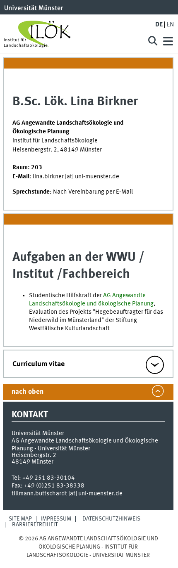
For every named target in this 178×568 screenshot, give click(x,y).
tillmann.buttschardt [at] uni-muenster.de (67, 493)
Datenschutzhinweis (111, 519)
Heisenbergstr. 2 (34, 455)
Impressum (56, 519)
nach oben (27, 391)
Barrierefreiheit (35, 525)
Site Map (20, 519)
